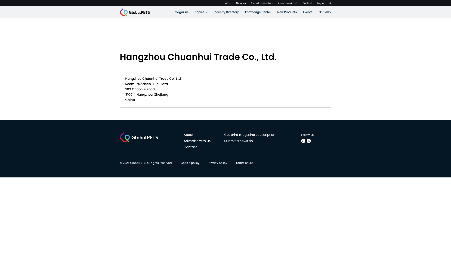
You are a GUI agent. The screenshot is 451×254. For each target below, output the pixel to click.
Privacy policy (217, 163)
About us (241, 3)
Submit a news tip (238, 141)
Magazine (182, 12)
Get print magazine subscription (249, 134)
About (188, 134)
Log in (320, 3)
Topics (199, 12)
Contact (307, 3)
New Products (287, 12)
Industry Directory (226, 12)
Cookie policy (190, 163)
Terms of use (244, 163)
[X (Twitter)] (309, 141)
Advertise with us (287, 3)
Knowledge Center (258, 12)
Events (307, 12)
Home (227, 3)
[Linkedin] (303, 141)
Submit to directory (262, 3)
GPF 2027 (325, 12)
